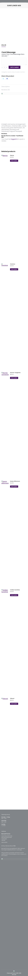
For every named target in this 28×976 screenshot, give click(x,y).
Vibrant (12, 698)
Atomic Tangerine (15, 372)
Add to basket (14, 67)
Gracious (12, 264)
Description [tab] (5, 87)
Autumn (9, 72)
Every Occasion (16, 72)
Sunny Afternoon (15, 481)
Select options (14, 160)
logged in (14, 139)
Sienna (12, 155)
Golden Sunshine (15, 589)
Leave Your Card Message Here (13, 55)
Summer (22, 72)
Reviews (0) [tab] (5, 90)
